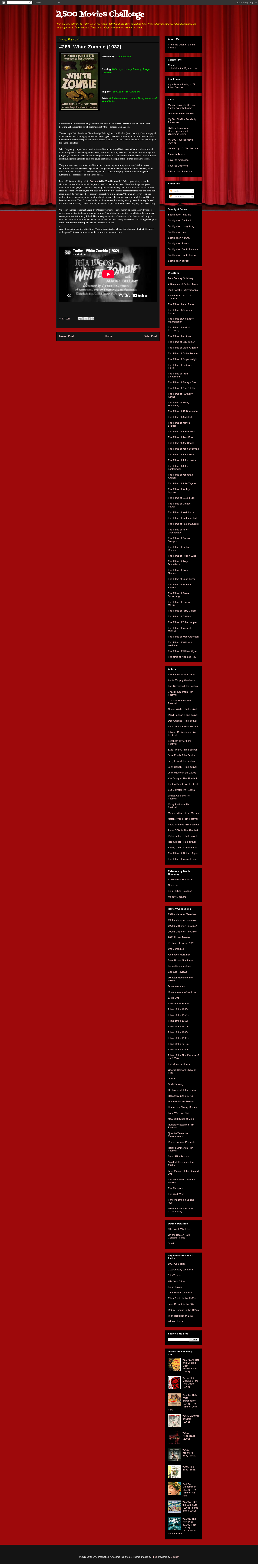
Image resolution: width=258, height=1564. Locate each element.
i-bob (154, 1557)
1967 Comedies (177, 1263)
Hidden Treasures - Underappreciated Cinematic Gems (178, 131)
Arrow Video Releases (180, 879)
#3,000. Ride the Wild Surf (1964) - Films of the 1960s (190, 1506)
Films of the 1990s (178, 1038)
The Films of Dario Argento (183, 347)
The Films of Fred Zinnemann (178, 375)
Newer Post (66, 336)
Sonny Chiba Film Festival (182, 847)
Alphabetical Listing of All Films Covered (181, 86)
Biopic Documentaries (180, 966)
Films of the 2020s (178, 1049)
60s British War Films (179, 1229)
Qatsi (171, 1243)
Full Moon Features (179, 1064)
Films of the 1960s (178, 1020)
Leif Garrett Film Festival (181, 789)
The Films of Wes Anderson (183, 636)
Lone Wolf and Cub (178, 1113)
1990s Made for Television (182, 925)
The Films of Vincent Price (182, 859)
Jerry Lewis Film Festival (181, 761)
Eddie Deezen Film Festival (183, 726)
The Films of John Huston (182, 460)
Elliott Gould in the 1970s (182, 1298)
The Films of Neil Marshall (182, 518)
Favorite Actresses (178, 159)
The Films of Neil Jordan (181, 512)
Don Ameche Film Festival (182, 720)
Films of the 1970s (178, 1026)
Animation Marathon (179, 954)
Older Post (150, 336)
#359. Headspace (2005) (189, 1435)
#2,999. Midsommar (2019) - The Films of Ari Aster (190, 1489)
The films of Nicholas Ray (182, 656)
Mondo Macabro (177, 896)
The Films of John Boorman (183, 448)
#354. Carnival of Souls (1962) (191, 1418)
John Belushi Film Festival (182, 766)
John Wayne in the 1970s (182, 772)
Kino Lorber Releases (180, 890)
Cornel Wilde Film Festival (182, 709)
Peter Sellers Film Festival (182, 836)
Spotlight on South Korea (182, 255)
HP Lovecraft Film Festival (182, 1090)
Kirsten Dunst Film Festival (183, 784)
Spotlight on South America (183, 249)
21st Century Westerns (180, 1269)
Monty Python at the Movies (183, 813)
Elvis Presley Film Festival (182, 749)
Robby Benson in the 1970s (183, 1310)
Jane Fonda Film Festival (182, 755)
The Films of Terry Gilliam (182, 610)
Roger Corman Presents (181, 1142)
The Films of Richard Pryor (183, 853)
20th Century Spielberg (181, 278)
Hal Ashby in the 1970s (180, 1095)
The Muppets (175, 1188)
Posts (175, 191)
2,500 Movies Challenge (100, 14)
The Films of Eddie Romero (183, 353)
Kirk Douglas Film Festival (182, 778)
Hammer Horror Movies (181, 1101)
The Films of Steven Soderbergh (179, 595)
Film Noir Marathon (178, 1003)
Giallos (172, 1078)
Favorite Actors (176, 154)
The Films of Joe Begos (181, 442)
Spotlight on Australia (179, 214)
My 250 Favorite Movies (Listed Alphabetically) (181, 106)
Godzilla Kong (175, 1084)
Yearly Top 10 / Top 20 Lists (183, 148)
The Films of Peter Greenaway (178, 531)
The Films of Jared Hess (181, 431)
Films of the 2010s (178, 1043)
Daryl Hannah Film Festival (183, 714)
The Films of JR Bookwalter (183, 411)
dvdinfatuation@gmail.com (182, 68)
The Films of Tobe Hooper (182, 622)
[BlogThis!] (82, 318)
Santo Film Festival (178, 1156)
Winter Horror (175, 1321)
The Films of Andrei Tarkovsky (179, 329)
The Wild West (176, 1194)
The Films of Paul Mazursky (183, 523)
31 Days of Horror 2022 (181, 943)
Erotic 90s (173, 997)
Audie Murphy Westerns (181, 680)
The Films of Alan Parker (181, 304)
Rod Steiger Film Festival (182, 841)
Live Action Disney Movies (182, 1107)
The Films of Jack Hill (180, 417)
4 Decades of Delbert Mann (183, 284)
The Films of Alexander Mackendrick (181, 320)
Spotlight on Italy (177, 232)
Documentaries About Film (182, 992)
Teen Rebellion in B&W (180, 1315)
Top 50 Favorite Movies (181, 113)
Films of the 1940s (178, 1009)
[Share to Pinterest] (92, 318)
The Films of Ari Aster (180, 336)
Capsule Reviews (177, 971)
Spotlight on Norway (179, 237)
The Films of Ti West (179, 616)
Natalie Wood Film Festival (183, 818)
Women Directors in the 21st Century (181, 1210)
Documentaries (176, 986)
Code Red (173, 885)
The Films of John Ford (181, 454)
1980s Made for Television (182, 920)
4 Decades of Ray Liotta (181, 674)
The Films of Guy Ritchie (181, 388)
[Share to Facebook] (89, 318)
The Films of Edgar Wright (182, 359)
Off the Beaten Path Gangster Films (179, 1236)
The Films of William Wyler (182, 651)
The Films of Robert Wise (182, 555)
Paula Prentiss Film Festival (183, 824)
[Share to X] (86, 318)
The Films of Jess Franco (182, 437)
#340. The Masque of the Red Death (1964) (191, 1382)
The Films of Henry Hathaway (178, 404)
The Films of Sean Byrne (182, 578)
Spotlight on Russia (178, 243)
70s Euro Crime (176, 1281)
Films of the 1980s (178, 1032)
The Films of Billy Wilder (181, 341)
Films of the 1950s (178, 1015)
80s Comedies (176, 948)
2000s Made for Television (182, 931)
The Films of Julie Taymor (182, 483)
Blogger (174, 1557)
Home (109, 336)
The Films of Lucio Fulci (181, 497)
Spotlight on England (179, 220)
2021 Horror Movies (179, 937)
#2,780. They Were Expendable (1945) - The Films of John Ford (182, 1402)
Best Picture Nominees (180, 960)
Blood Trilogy (175, 1287)
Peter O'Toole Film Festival (183, 830)
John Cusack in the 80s (181, 1304)
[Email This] (79, 318)
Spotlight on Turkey (178, 260)
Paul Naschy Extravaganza (183, 289)
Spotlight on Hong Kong (181, 226)
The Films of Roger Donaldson (178, 563)
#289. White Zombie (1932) (90, 46)
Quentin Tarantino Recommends (178, 1135)
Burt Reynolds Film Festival (183, 686)
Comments (178, 196)
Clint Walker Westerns (180, 1292)
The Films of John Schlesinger (178, 467)
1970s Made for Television (182, 914)
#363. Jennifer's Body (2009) (189, 1452)
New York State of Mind (181, 1118)
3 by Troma (174, 1275)
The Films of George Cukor (183, 382)
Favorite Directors (178, 165)
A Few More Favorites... (181, 171)
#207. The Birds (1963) (189, 1468)
